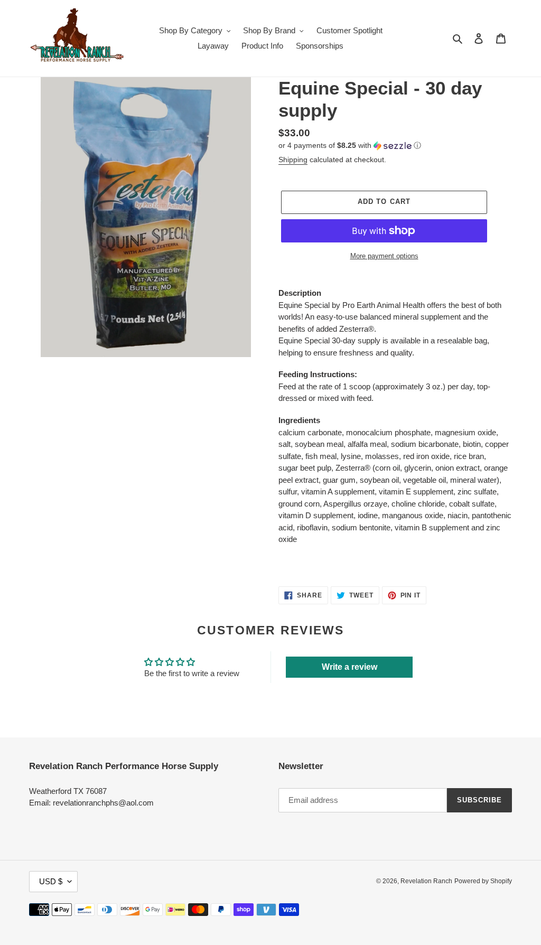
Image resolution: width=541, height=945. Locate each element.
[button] (349, 146)
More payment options (384, 256)
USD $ (50, 881)
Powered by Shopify (483, 881)
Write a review (349, 666)
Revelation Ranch (426, 881)
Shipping (292, 159)
